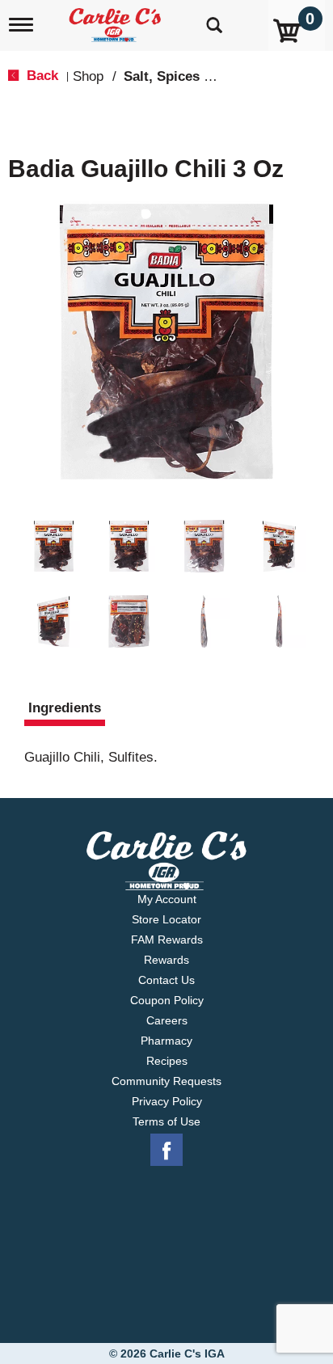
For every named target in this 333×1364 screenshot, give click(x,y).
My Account (166, 899)
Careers (167, 1020)
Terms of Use (166, 1121)
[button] (53, 546)
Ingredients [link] (64, 708)
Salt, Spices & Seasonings (208, 76)
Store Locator (166, 919)
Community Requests (166, 1081)
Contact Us (166, 979)
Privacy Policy (167, 1101)
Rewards (166, 959)
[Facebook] (166, 1151)
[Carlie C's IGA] (116, 19)
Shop (88, 76)
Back (40, 75)
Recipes (167, 1060)
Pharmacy (166, 1040)
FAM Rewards (167, 939)
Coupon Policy (167, 1000)
